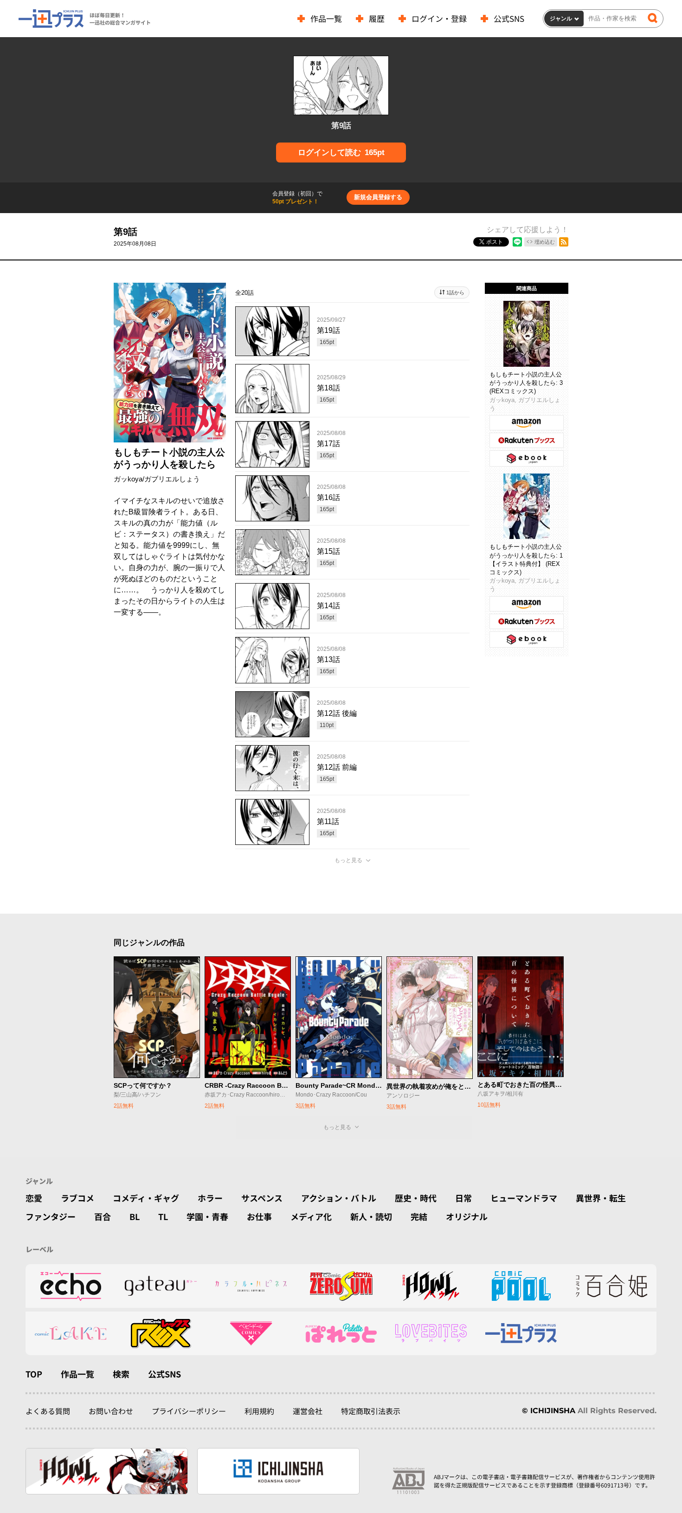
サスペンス (262, 1198)
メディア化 (311, 1216)
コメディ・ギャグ (146, 1198)
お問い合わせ (111, 1410)
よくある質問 (48, 1410)
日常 (463, 1198)
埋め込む (544, 242)
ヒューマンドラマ (523, 1198)
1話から (455, 292)
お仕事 (259, 1216)
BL (134, 1216)
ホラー (210, 1198)
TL (163, 1216)
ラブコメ (77, 1198)
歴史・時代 (416, 1198)
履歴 (377, 18)
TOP (34, 1374)
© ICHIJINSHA (548, 1410)
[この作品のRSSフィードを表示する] (563, 242)
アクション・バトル (338, 1198)
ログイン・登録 (439, 18)
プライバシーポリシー (189, 1410)
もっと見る (348, 860)
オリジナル (467, 1216)
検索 (121, 1374)
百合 (102, 1216)
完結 (419, 1216)
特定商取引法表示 (370, 1410)
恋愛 (34, 1198)
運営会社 (307, 1410)
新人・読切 (371, 1216)
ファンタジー (51, 1216)
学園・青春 (207, 1216)
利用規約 (259, 1410)
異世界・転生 (601, 1198)
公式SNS (509, 18)
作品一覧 (326, 18)
